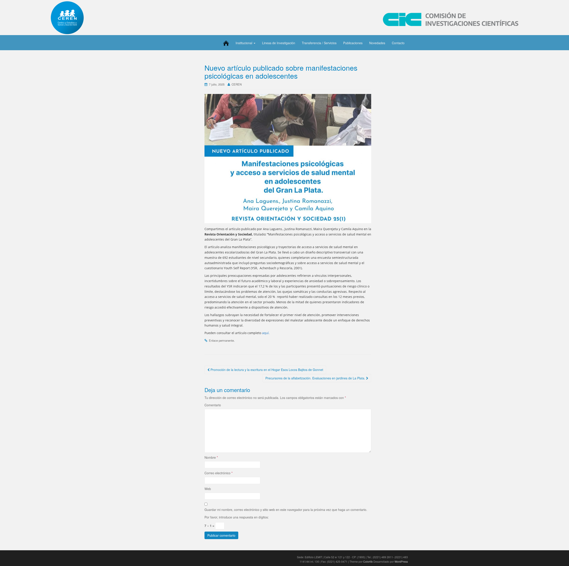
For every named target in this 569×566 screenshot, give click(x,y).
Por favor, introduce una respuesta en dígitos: (236, 517)
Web (207, 488)
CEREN (237, 84)
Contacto (398, 43)
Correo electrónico (218, 473)
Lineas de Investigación (278, 43)
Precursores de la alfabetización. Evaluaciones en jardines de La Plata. (315, 378)
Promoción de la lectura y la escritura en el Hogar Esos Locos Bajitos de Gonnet (266, 369)
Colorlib (368, 561)
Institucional (244, 43)
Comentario (212, 405)
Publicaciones (353, 43)
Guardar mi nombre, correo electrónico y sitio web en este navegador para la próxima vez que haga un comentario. (285, 509)
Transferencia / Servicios (319, 43)
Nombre (211, 457)
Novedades (377, 43)
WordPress (401, 561)
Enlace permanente (221, 340)
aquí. (265, 333)
